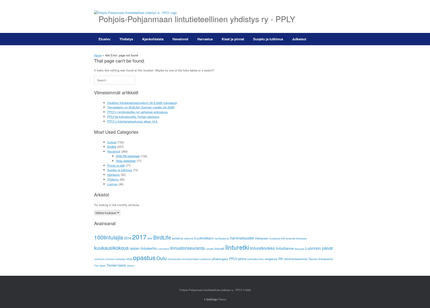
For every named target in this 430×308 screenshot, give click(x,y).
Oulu (161, 257)
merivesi (109, 259)
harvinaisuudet (242, 238)
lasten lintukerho (143, 248)
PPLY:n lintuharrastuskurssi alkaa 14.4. (132, 121)
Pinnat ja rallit (116, 165)
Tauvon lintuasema (320, 259)
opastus (144, 257)
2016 (127, 238)
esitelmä (177, 238)
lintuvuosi (299, 248)
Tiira (96, 265)
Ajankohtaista (152, 39)
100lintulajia (108, 237)
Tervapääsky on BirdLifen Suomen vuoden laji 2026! (141, 107)
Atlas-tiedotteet (126, 161)
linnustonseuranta (187, 248)
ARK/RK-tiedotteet (128, 156)
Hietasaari (261, 238)
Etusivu (104, 39)
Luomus (112, 184)
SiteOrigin (212, 299)
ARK (149, 238)
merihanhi (99, 259)
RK (280, 258)
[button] (329, 39)
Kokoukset (301, 238)
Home (98, 55)
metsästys (120, 259)
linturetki (237, 247)
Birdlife (111, 146)
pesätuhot (205, 259)
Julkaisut (299, 39)
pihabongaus (220, 259)
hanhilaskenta (222, 238)
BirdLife (162, 237)
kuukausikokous (111, 247)
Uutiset (111, 142)
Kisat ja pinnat (233, 39)
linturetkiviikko (262, 248)
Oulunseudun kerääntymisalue (184, 259)
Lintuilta (210, 248)
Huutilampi (274, 238)
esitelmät (188, 238)
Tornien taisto (116, 265)
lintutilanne (285, 248)
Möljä (129, 259)
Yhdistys (126, 39)
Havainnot (180, 39)
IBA (283, 238)
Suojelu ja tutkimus (268, 39)
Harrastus (205, 39)
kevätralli (290, 238)
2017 (139, 236)
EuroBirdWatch (204, 238)
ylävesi (130, 265)
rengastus (271, 259)
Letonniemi (163, 248)
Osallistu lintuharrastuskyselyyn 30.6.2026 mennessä (142, 103)
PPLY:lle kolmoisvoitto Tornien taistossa (133, 116)
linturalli (219, 248)
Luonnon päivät (319, 248)
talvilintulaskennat (295, 259)
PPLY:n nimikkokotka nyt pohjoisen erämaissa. (137, 112)
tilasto (103, 265)
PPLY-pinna (237, 258)
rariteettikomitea (255, 259)
